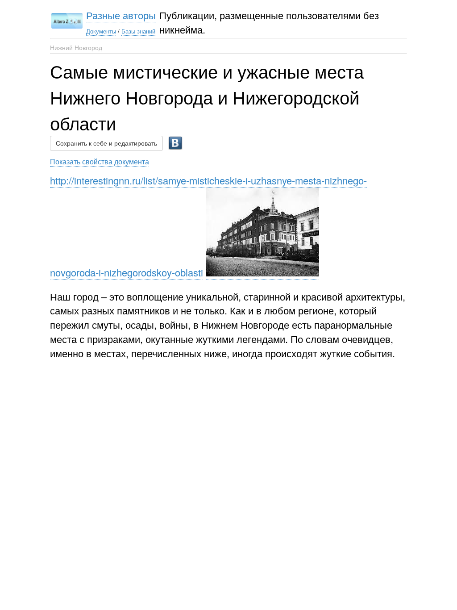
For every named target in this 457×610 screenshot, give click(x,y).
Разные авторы (121, 15)
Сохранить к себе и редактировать (106, 143)
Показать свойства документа (99, 161)
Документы (101, 31)
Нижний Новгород (76, 47)
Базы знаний (138, 31)
